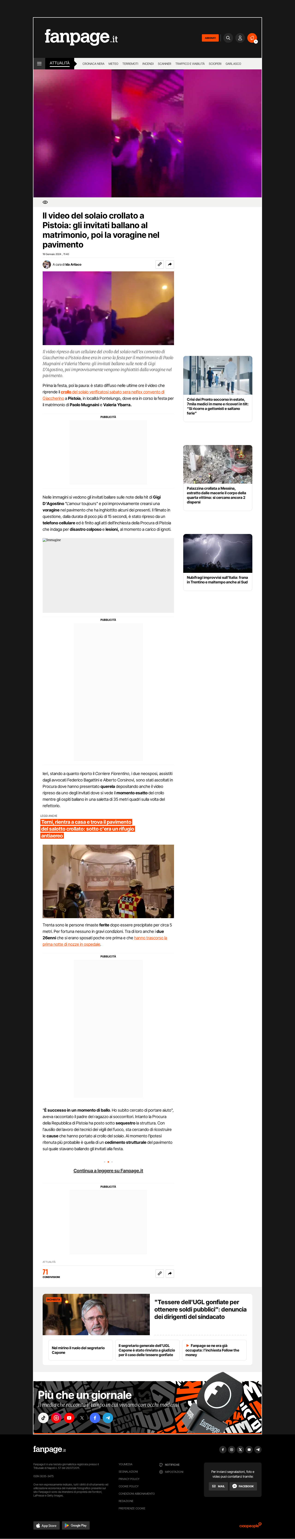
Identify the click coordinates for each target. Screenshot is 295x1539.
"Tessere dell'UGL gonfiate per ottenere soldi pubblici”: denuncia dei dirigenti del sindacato (200, 1309)
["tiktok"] (43, 1418)
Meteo (113, 63)
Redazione (126, 1501)
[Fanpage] (49, 1449)
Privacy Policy (129, 1479)
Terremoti (130, 63)
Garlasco (233, 63)
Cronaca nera (93, 63)
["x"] (82, 1418)
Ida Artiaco (73, 264)
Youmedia (126, 1464)
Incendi (148, 63)
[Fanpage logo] (75, 38)
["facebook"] (95, 1418)
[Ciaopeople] (250, 1527)
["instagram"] (56, 1418)
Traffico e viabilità (190, 63)
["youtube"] (69, 1418)
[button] (170, 264)
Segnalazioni (128, 1471)
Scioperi (215, 63)
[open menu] (39, 63)
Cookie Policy (129, 1486)
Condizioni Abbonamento (137, 1493)
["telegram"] (108, 1418)
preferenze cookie (132, 1508)
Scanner (164, 63)
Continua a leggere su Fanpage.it (108, 1170)
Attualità (60, 63)
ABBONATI (210, 38)
